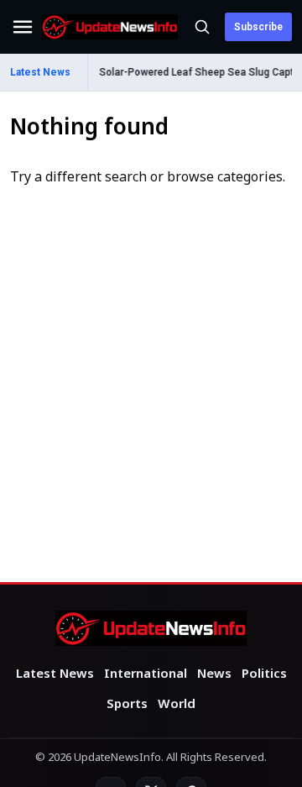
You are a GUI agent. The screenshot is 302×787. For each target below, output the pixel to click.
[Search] (202, 27)
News (214, 674)
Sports (127, 704)
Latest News (55, 674)
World (176, 704)
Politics (264, 674)
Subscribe (258, 27)
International (145, 674)
